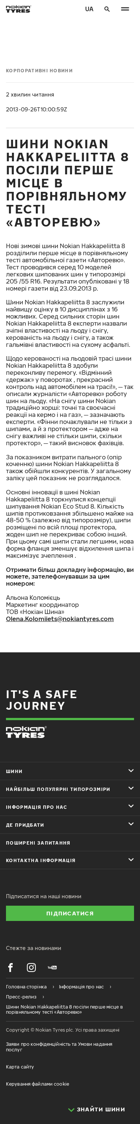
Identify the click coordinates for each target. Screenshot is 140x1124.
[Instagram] (31, 967)
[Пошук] (107, 9)
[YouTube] (52, 967)
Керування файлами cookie (37, 1084)
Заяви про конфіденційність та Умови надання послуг (59, 1046)
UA (89, 9)
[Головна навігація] (125, 9)
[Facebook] (10, 967)
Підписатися (70, 913)
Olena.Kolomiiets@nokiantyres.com (60, 619)
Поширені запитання (38, 843)
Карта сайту (20, 1067)
